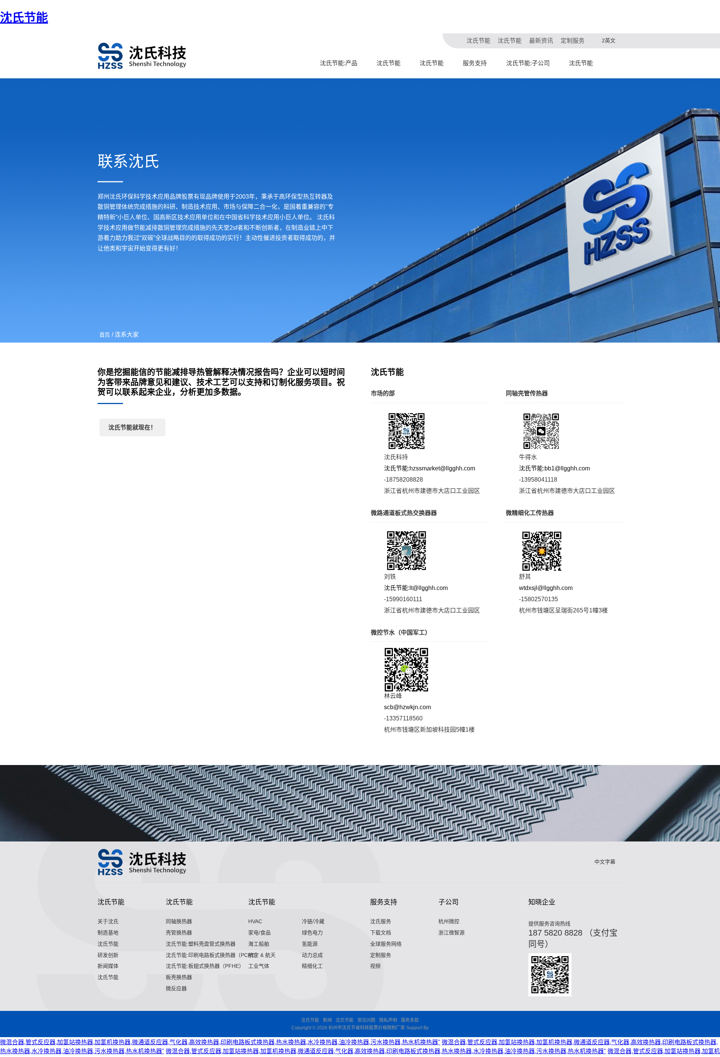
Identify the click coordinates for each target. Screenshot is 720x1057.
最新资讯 (541, 40)
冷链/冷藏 (313, 921)
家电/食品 (259, 933)
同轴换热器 (179, 921)
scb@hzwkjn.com (407, 707)
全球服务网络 (386, 944)
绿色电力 (312, 933)
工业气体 (258, 966)
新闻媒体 (108, 966)
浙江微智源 (451, 933)
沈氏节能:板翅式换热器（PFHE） (205, 966)
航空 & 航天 (262, 955)
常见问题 (366, 1020)
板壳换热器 (179, 977)
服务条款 (410, 1020)
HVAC (255, 921)
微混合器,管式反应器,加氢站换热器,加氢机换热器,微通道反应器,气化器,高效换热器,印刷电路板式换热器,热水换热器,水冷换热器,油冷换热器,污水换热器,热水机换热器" (220, 1042)
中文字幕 (604, 862)
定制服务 (573, 40)
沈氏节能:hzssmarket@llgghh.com (429, 468)
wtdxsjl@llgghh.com (546, 588)
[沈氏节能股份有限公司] (143, 56)
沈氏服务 (380, 921)
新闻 (327, 1020)
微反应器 (176, 988)
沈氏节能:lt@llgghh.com (416, 588)
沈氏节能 (24, 17)
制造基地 (108, 933)
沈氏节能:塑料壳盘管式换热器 (201, 944)
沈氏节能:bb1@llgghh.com (554, 468)
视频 (375, 966)
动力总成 (312, 955)
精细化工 (312, 966)
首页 (104, 335)
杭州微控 (448, 921)
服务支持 (475, 63)
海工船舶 (258, 944)
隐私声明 (388, 1020)
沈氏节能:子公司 (528, 63)
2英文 (608, 40)
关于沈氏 (108, 921)
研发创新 (108, 955)
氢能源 (310, 944)
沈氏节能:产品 (338, 63)
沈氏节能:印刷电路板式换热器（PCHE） (213, 955)
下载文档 (380, 933)
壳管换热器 (179, 933)
